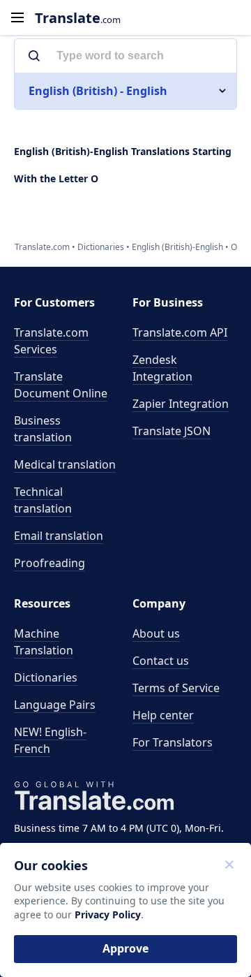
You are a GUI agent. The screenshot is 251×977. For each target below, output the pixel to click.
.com (78, 17)
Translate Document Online (60, 385)
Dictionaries (45, 677)
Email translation (58, 535)
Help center (163, 715)
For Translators (172, 742)
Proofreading (49, 563)
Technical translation (43, 500)
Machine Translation (43, 642)
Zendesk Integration (162, 368)
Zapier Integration (180, 403)
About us (156, 633)
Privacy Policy (108, 914)
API (179, 332)
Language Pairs (55, 704)
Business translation (43, 429)
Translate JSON (171, 431)
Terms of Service (176, 688)
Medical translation (65, 464)
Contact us (160, 660)
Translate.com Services (51, 341)
